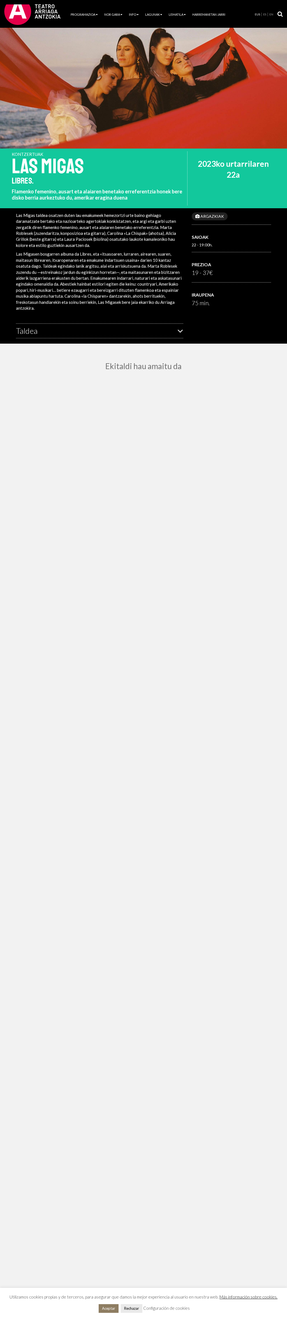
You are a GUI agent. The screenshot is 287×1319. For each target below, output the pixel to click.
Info (132, 14)
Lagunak (152, 14)
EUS (257, 14)
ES (264, 14)
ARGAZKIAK (212, 216)
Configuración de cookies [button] (166, 1308)
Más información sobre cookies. (248, 1296)
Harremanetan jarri (208, 14)
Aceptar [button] (108, 1308)
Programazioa (83, 14)
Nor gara (112, 14)
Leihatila (176, 14)
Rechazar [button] (131, 1308)
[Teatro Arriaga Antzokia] (32, 14)
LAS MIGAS (48, 166)
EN (271, 14)
